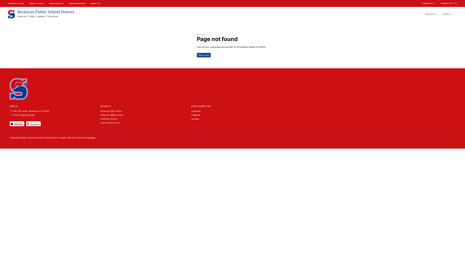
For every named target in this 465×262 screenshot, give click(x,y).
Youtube (195, 119)
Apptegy (91, 137)
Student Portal (16, 3)
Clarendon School (108, 119)
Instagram (195, 115)
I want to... (96, 3)
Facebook (195, 111)
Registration (56, 3)
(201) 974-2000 (27, 115)
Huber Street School (110, 123)
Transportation (76, 3)
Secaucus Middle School (111, 115)
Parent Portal (37, 3)
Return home (204, 55)
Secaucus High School (110, 111)
